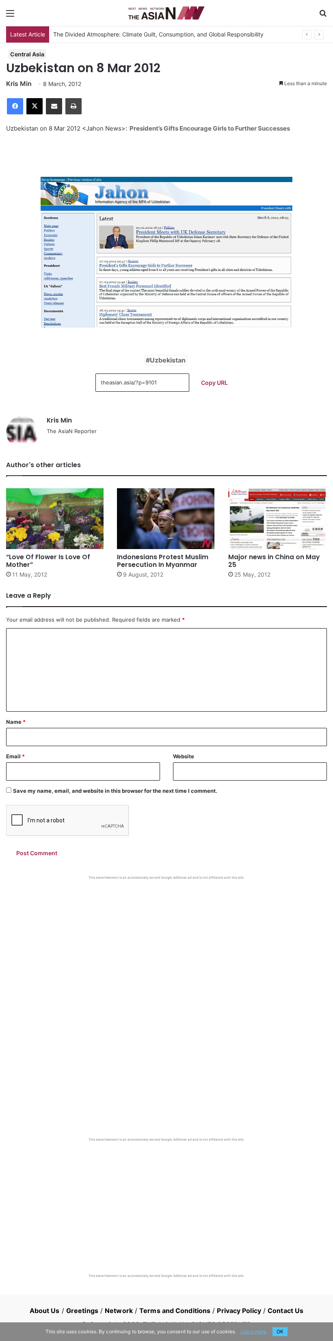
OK (280, 1331)
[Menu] (10, 16)
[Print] (73, 106)
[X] (34, 106)
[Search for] (323, 16)
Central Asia (27, 54)
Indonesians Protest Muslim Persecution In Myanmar (162, 561)
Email (15, 756)
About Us (45, 1311)
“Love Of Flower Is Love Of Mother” (48, 561)
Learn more (253, 1331)
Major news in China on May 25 (274, 561)
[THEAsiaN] (166, 13)
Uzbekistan (168, 360)
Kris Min (19, 83)
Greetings (82, 1311)
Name (16, 722)
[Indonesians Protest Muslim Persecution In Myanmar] (166, 518)
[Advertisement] (166, 941)
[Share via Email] (54, 106)
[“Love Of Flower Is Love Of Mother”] (55, 518)
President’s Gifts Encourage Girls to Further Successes (210, 128)
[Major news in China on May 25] (277, 518)
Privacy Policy (239, 1311)
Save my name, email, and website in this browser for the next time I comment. (115, 790)
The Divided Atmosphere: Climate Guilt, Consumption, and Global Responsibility (158, 34)
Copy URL (214, 382)
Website (183, 756)
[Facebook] (15, 106)
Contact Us (285, 1311)
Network (119, 1311)
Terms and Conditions (174, 1311)
